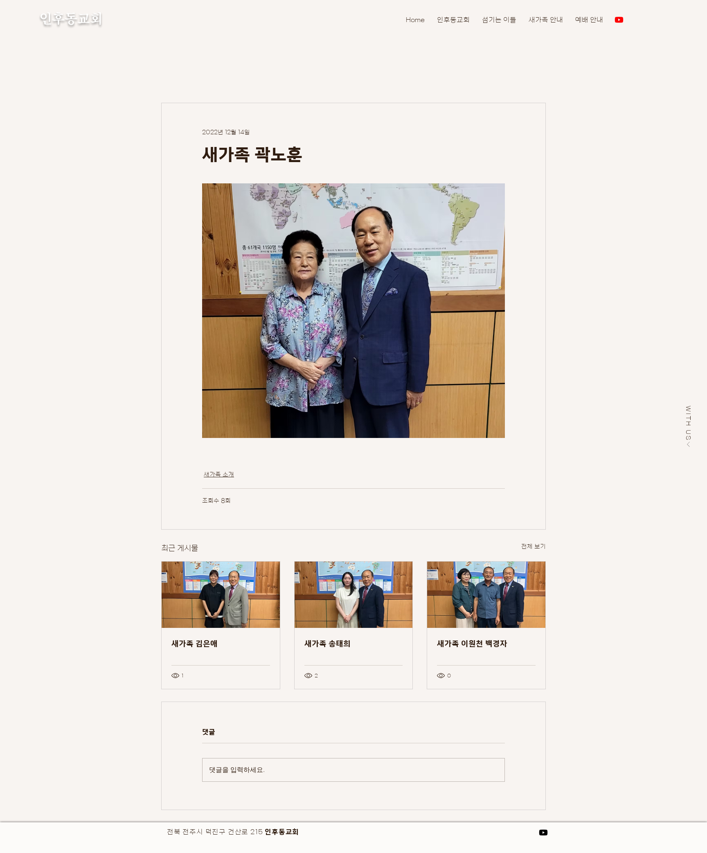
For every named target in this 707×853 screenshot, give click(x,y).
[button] (688, 426)
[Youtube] (619, 20)
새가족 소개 (219, 474)
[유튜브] (543, 832)
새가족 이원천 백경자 (472, 643)
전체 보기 (533, 546)
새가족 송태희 (327, 643)
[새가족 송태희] (354, 595)
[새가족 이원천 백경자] (486, 595)
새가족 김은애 (194, 643)
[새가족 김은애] (221, 595)
